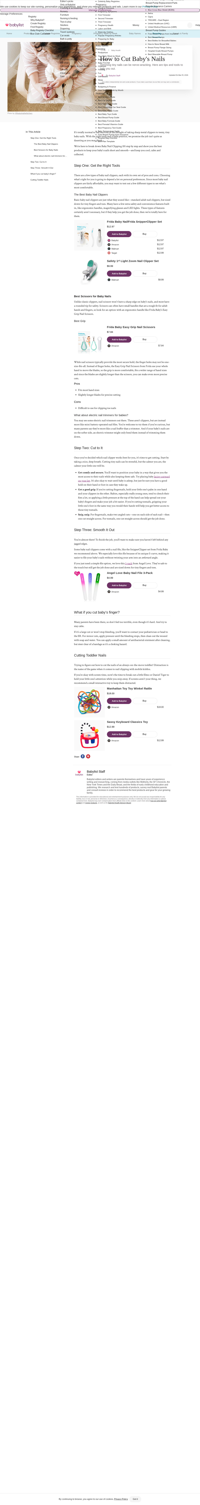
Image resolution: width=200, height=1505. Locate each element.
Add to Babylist (119, 234)
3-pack (128, 563)
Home (9, 33)
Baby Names (135, 33)
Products (28, 33)
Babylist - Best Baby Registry (14, 25)
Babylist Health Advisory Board (119, 803)
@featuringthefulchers (23, 113)
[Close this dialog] (0, 2)
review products (91, 803)
